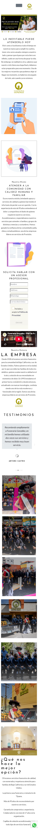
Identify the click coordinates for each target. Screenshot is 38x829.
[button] (3, 444)
